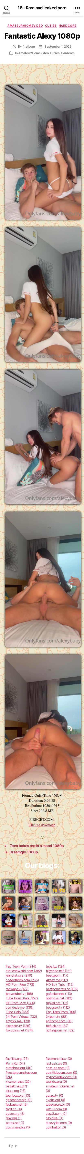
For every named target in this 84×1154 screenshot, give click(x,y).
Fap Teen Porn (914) (21, 966)
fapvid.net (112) (57, 1003)
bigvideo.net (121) (59, 971)
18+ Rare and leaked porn (42, 8)
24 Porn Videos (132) (21, 1017)
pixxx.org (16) (15, 1091)
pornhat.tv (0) (56, 1127)
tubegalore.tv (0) (58, 1104)
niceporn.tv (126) (18, 1026)
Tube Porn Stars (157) (22, 998)
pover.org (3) (15, 1114)
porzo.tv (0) (54, 1095)
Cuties (51, 25)
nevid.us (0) (54, 1118)
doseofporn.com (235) (22, 980)
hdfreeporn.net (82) (60, 1030)
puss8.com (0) (56, 1114)
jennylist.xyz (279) (19, 975)
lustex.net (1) (15, 1123)
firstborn (28, 46)
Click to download (42, 825)
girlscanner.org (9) (19, 1100)
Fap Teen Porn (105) (61, 1012)
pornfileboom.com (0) (61, 1072)
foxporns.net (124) (19, 1030)
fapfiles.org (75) (17, 1059)
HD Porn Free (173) (20, 984)
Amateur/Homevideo (25, 25)
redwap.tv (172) (17, 989)
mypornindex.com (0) (61, 1077)
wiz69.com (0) (56, 1109)
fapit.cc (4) (14, 1109)
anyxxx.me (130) (18, 1021)
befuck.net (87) (57, 1026)
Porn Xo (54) (15, 1063)
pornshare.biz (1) (18, 1127)
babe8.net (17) (16, 1086)
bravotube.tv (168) (19, 994)
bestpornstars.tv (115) (62, 989)
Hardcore (67, 25)
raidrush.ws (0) (56, 1063)
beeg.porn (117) (57, 975)
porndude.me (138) (19, 1007)
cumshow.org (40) (19, 1068)
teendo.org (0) (56, 1081)
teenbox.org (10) (18, 1095)
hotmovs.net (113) (59, 998)
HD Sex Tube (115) (59, 984)
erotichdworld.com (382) (24, 971)
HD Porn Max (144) (20, 1003)
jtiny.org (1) (14, 1118)
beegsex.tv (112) (58, 1007)
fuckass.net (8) (17, 1104)
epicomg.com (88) (59, 1021)
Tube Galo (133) (17, 1012)
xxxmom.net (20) (18, 1081)
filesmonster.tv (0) (59, 1059)
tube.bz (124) (56, 966)
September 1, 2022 (57, 46)
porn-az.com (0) (58, 1068)
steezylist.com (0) (59, 1123)
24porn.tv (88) (56, 1017)
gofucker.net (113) (59, 994)
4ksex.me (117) (57, 980)
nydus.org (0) (55, 1100)
